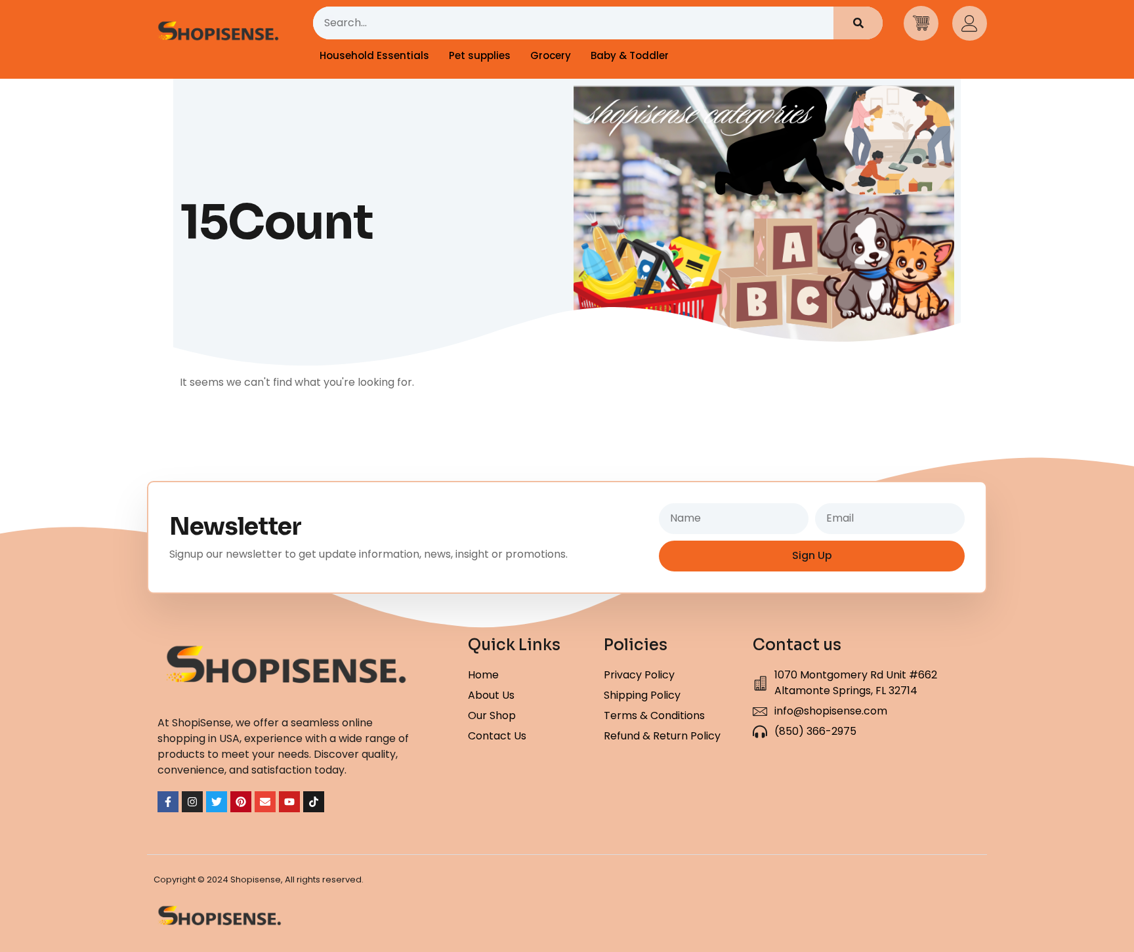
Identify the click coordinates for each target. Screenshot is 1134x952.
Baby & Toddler (630, 55)
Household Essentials (374, 55)
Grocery (550, 55)
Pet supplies (480, 55)
